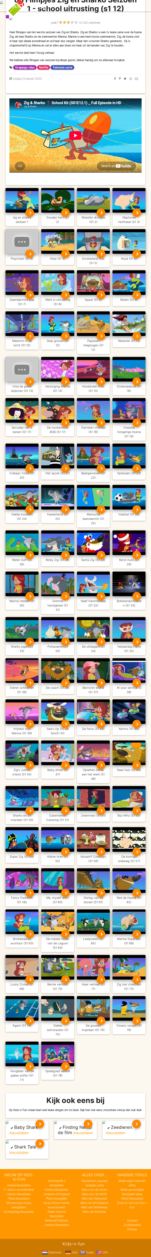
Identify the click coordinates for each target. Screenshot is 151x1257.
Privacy (132, 1229)
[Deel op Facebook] (115, 78)
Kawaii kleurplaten (19, 1185)
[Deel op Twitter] (125, 78)
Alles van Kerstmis (94, 1211)
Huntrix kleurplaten (56, 1189)
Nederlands (55, 1252)
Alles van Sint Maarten (94, 1203)
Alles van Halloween (94, 1198)
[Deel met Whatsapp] (130, 78)
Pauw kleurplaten (19, 1198)
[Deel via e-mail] (136, 78)
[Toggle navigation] (137, 5)
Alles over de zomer (94, 1189)
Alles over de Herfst (94, 1194)
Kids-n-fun (30, 5)
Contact (132, 1220)
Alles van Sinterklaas (94, 1207)
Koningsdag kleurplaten (19, 1211)
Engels (90, 1252)
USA (105, 1252)
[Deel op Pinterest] (120, 78)
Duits (74, 1252)
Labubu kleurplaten (19, 1194)
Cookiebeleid (132, 1225)
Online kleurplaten (132, 1198)
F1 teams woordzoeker (19, 1189)
